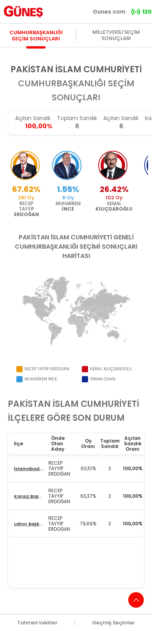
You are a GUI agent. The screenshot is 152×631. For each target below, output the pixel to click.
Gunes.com (109, 11)
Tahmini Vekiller (37, 623)
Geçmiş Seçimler (113, 623)
